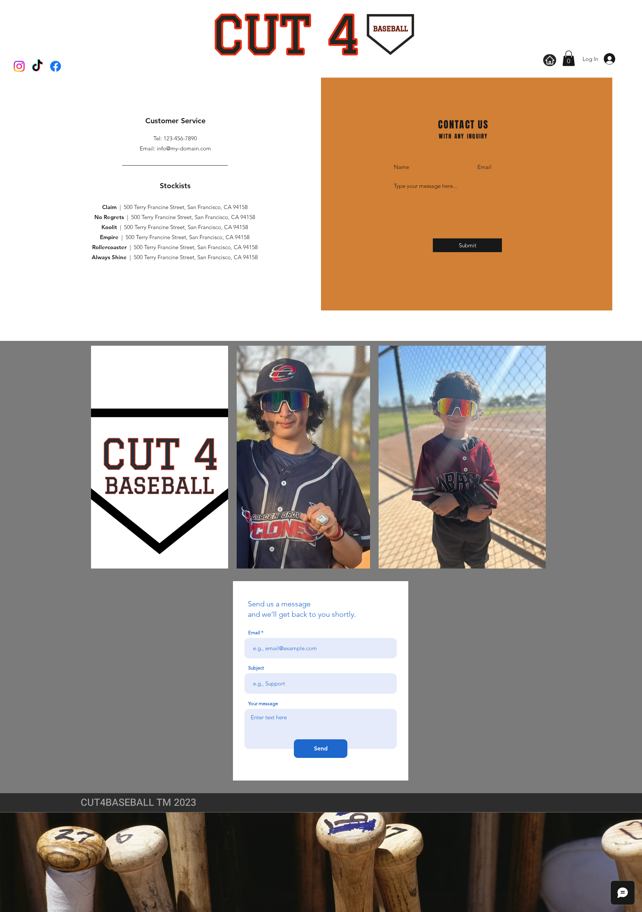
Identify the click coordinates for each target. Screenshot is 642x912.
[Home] (549, 60)
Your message (263, 703)
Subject (256, 667)
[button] (568, 58)
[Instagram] (19, 66)
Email (254, 632)
